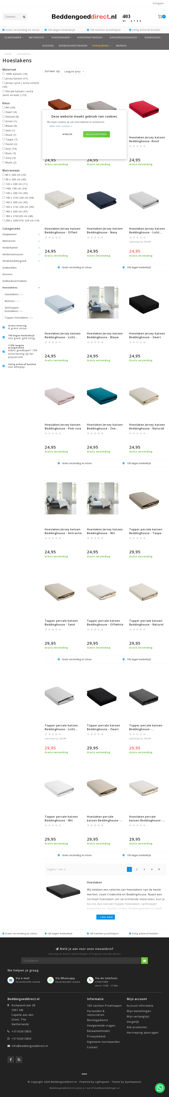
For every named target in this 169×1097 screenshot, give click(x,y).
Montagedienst (97, 1020)
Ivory (10, 157)
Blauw (11, 125)
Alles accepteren (96, 134)
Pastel (11, 144)
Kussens (48, 45)
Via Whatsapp (65, 978)
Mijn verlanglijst (138, 1016)
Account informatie (140, 1005)
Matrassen (36, 37)
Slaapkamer (13, 37)
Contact (92, 1047)
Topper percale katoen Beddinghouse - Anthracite (145, 729)
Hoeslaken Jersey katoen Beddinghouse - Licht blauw (63, 337)
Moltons (12, 301)
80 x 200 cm (15, 174)
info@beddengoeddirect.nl (30, 1046)
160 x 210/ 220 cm (19, 206)
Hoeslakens (100, 45)
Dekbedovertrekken (73, 45)
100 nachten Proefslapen (104, 1005)
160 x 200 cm (16, 202)
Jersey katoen (16, 78)
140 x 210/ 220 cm (19, 197)
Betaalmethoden (98, 1031)
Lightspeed (102, 1081)
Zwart (11, 112)
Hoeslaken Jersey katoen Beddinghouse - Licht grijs (147, 232)
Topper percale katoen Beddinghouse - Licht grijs (61, 729)
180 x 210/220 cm (19, 216)
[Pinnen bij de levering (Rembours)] (84, 1073)
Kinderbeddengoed (123, 37)
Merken (121, 45)
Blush (11, 162)
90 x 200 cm (15, 179)
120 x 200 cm (16, 184)
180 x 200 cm (16, 211)
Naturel (12, 116)
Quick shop (149, 136)
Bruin (10, 153)
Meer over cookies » (61, 126)
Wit (10, 107)
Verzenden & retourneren (96, 1013)
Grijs (11, 148)
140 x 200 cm (16, 193)
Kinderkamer (60, 37)
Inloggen (158, 3)
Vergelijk (133, 1022)
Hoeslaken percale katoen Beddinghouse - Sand (103, 820)
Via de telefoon (106, 978)
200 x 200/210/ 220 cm (22, 220)
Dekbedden (152, 37)
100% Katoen (16, 73)
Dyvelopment (133, 1081)
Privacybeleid (96, 1036)
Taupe (11, 139)
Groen (11, 121)
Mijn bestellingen (139, 1011)
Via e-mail (23, 978)
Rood (10, 134)
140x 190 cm (16, 188)
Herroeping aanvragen (143, 1032)
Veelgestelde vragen (101, 1025)
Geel (10, 130)
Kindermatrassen (89, 37)
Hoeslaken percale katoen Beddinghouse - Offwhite (146, 820)
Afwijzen (67, 134)
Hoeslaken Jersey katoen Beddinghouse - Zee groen (105, 428)
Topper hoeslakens (19, 317)
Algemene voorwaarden (103, 1042)
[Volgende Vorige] (159, 869)
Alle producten (137, 1027)
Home (8, 53)
